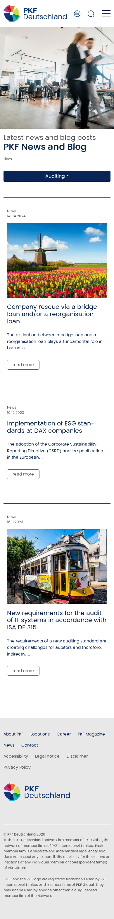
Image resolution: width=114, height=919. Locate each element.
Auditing (55, 176)
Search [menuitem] (91, 13)
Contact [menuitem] (29, 745)
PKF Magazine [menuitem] (91, 734)
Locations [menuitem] (40, 734)
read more (23, 365)
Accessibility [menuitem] (16, 756)
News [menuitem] (9, 745)
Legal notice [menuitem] (47, 756)
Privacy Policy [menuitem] (17, 767)
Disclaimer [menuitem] (77, 756)
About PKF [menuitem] (13, 734)
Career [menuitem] (64, 734)
